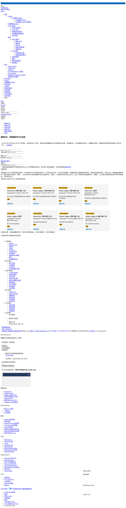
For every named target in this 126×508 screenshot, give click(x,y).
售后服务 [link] (12, 286)
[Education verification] (19, 195)
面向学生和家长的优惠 (11, 431)
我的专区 (7, 129)
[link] (68, 331)
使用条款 (7, 498)
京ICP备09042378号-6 (11, 504)
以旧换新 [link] (12, 299)
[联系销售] (91, 489)
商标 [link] (31, 331)
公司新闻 (7, 481)
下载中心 (7, 410)
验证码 (3, 157)
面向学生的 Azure (10, 433)
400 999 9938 (9, 355)
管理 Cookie (8, 496)
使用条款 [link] (5, 331)
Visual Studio (8, 471)
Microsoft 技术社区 (10, 464)
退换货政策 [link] (12, 274)
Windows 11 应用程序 (11, 402)
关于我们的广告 (9, 502)
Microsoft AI (8, 439)
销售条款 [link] (11, 331)
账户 (2, 101)
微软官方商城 (5, 9)
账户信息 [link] (12, 263)
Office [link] (11, 248)
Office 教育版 (8, 427)
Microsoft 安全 (8, 441)
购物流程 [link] (12, 282)
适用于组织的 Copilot (11, 396)
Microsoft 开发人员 (10, 458)
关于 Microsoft (8, 479)
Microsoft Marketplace (11, 465)
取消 (2, 118)
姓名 (2, 150)
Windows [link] (12, 250)
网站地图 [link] (12, 307)
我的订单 (7, 125)
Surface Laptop (8, 393)
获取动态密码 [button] (5, 161)
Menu (2, 11)
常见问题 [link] (12, 276)
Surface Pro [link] (12, 292)
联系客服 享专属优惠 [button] (8, 366)
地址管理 (7, 127)
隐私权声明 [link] (18, 331)
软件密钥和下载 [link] (14, 269)
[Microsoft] (4, 7)
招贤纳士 (7, 477)
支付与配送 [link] (12, 284)
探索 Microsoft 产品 (10, 400)
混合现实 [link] (12, 253)
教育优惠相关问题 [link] (15, 280)
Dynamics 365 (8, 445)
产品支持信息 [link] (13, 272)
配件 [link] (10, 257)
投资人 (6, 485)
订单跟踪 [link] (12, 265)
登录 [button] (5, 133)
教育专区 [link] (12, 297)
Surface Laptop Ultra (10, 395)
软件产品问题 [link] (13, 278)
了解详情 (9, 145)
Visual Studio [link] (13, 251)
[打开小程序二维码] (103, 485)
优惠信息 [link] (12, 295)
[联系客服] (91, 480)
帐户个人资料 (8, 408)
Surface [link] (11, 243)
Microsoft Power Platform (12, 467)
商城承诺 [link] (12, 309)
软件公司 (7, 469)
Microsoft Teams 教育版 (11, 423)
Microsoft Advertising (10, 448)
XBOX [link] (11, 246)
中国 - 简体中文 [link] (7, 329)
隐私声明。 (68, 167)
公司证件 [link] (92, 331)
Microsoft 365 (8, 398)
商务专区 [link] (12, 301)
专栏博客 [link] (12, 288)
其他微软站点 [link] (13, 259)
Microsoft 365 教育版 (10, 425)
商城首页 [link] (12, 311)
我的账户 (7, 123)
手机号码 (4, 152)
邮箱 (2, 156)
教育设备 (7, 421)
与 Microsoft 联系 (9, 492)
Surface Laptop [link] (13, 293)
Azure (6, 443)
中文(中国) (4, 489)
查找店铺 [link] (12, 305)
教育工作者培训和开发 (11, 429)
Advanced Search (6, 114)
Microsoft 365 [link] (13, 245)
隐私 (5, 494)
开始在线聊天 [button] (6, 348)
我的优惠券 (8, 131)
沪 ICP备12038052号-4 (40, 331)
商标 (5, 500)
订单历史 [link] (12, 267)
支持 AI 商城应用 (10, 462)
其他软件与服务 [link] (14, 255)
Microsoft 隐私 (8, 483)
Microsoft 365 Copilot (10, 450)
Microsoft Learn (9, 460)
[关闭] (2, 344)
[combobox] (9, 113)
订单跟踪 (7, 412)
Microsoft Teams (9, 451)
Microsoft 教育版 (9, 419)
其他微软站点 (6, 327)
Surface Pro (7, 391)
